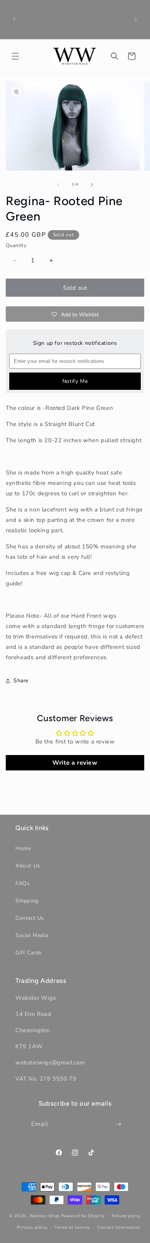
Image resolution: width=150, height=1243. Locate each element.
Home (23, 848)
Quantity (16, 245)
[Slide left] (58, 184)
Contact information (118, 1227)
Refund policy (126, 1216)
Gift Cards (28, 952)
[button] (15, 56)
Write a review (74, 762)
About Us (27, 865)
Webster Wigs (44, 1215)
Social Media (31, 935)
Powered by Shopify (83, 1215)
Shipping (26, 900)
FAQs (22, 883)
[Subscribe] (118, 1124)
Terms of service (72, 1227)
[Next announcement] (135, 19)
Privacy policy (32, 1227)
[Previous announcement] (14, 19)
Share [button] (20, 680)
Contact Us (29, 918)
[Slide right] (91, 184)
